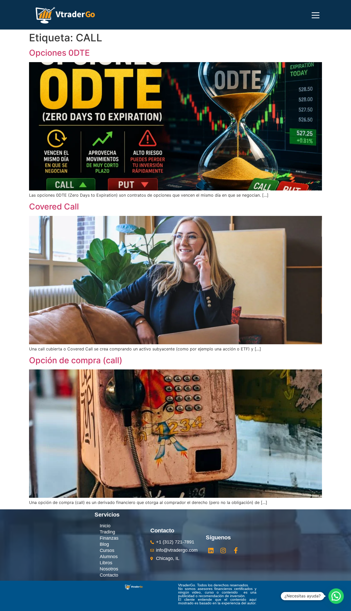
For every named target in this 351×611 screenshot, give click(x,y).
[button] (336, 596)
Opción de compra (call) (75, 360)
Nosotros (109, 568)
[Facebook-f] (236, 550)
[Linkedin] (211, 550)
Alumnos (109, 556)
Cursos (107, 550)
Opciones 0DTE (59, 53)
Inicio (105, 525)
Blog (104, 544)
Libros (106, 562)
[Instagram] (223, 550)
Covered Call (54, 207)
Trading (107, 531)
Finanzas (109, 538)
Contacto (109, 575)
